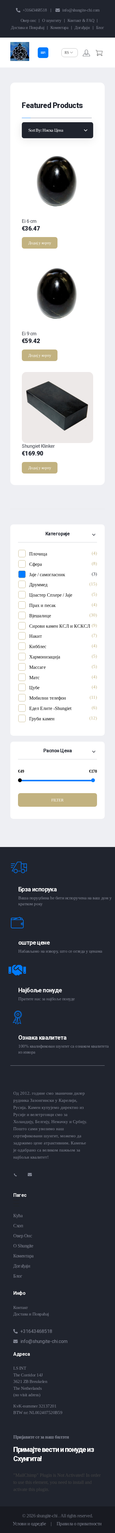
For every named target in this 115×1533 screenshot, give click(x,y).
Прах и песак (42, 605)
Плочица (38, 553)
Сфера (35, 564)
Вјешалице (40, 615)
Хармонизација (44, 656)
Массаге (37, 667)
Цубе (34, 687)
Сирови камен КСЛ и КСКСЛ (59, 626)
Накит (35, 636)
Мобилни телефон (47, 698)
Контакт (20, 1307)
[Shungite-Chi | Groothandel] (19, 51)
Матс (34, 677)
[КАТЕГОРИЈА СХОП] (43, 52)
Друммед (38, 584)
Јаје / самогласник (47, 574)
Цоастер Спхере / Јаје (50, 595)
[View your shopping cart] (99, 53)
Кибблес (37, 646)
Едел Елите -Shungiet (50, 708)
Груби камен (42, 718)
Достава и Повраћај (31, 1314)
